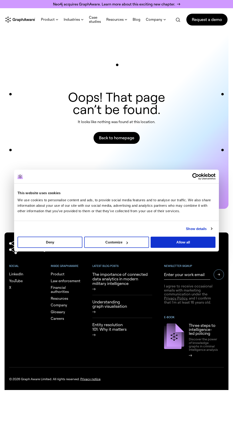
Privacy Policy (175, 298)
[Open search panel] (178, 20)
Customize (113, 242)
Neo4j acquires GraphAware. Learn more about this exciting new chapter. (114, 4)
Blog (136, 19)
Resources (115, 19)
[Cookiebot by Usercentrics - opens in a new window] (195, 176)
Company (154, 19)
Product (48, 19)
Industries (72, 19)
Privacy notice (90, 379)
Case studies (95, 19)
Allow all (183, 242)
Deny (50, 242)
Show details (196, 229)
